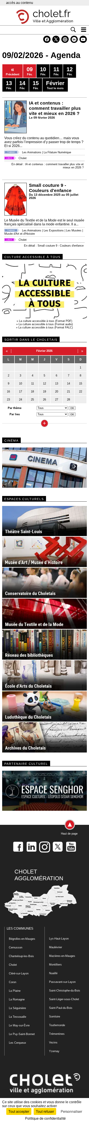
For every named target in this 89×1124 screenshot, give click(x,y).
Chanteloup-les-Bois (21, 956)
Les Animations (31, 152)
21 (68, 391)
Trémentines (57, 1033)
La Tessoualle (17, 1016)
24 (20, 399)
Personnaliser (71, 1111)
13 (56, 383)
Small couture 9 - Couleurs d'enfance (50, 188)
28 (68, 399)
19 (44, 391)
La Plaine (15, 990)
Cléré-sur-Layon (19, 973)
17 (20, 391)
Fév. (30, 71)
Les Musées (73, 230)
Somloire (54, 1016)
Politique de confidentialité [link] (45, 1118)
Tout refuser (45, 1111)
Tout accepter (18, 1111)
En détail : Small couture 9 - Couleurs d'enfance (54, 245)
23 (8, 399)
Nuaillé (53, 973)
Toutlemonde (57, 1025)
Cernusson (15, 947)
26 (44, 399)
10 (20, 383)
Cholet (23, 158)
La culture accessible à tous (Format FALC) (45, 327)
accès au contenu (19, 3)
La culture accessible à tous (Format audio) (46, 324)
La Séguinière (17, 1008)
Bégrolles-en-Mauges (22, 938)
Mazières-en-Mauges (62, 956)
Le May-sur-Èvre (19, 1025)
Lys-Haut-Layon (59, 938)
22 (80, 391)
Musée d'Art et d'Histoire (19, 233)
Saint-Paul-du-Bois (60, 1007)
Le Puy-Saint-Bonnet (22, 1034)
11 (32, 383)
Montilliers (55, 964)
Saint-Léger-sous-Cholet (64, 999)
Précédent (12, 71)
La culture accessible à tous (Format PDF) (45, 321)
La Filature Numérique (57, 152)
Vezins (53, 1042)
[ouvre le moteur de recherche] (73, 30)
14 (68, 383)
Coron (12, 982)
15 (80, 383)
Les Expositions (54, 230)
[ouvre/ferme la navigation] (83, 30)
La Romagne (17, 999)
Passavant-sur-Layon (62, 982)
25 (32, 399)
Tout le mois (55, 85)
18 (32, 391)
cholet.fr (52, 13)
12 (44, 383)
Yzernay (54, 1051)
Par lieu (15, 414)
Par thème (14, 408)
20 (56, 391)
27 (56, 399)
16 (8, 391)
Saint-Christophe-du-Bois (64, 990)
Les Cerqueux (17, 1042)
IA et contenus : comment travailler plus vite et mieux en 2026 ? (55, 108)
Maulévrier (55, 947)
